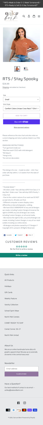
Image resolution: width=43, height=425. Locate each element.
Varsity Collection (11, 304)
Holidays (8, 286)
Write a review (21, 255)
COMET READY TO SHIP (14, 323)
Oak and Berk (17, 417)
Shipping (6, 87)
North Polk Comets (12, 316)
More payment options (21, 127)
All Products (9, 280)
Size (4, 95)
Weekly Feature (11, 298)
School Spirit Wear (12, 310)
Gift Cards (8, 292)
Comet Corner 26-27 (13, 329)
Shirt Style (6, 104)
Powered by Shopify (28, 417)
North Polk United (12, 335)
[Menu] (39, 16)
